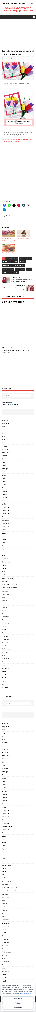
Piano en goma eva (23, 238)
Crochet (4, 497)
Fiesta (4, 539)
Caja (3, 472)
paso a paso (20, 269)
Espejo (4, 533)
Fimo (3, 543)
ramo (29, 269)
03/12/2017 (7, 58)
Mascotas (5, 591)
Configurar (18, 1007)
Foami (5, 262)
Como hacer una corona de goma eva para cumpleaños (8, 240)
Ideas (3, 571)
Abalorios (5, 420)
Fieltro (4, 536)
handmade (6, 265)
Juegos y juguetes (7, 578)
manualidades (8, 269)
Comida (4, 488)
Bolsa (3, 462)
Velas (3, 684)
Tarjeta (4, 675)
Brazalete (5, 465)
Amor (3, 427)
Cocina (4, 475)
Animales (5, 439)
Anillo (3, 436)
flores (28, 258)
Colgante (4, 481)
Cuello (4, 504)
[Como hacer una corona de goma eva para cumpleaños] (8, 233)
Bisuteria (4, 456)
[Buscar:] (18, 395)
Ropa (3, 662)
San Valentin (6, 668)
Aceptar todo (18, 998)
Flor (3, 546)
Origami (4, 626)
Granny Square (6, 562)
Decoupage (5, 520)
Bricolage (5, 468)
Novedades (5, 617)
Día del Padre (6, 526)
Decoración (5, 507)
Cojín (3, 478)
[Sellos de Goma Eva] (8, 248)
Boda (3, 459)
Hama (4, 568)
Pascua (4, 629)
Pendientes (5, 639)
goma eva (14, 262)
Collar (3, 485)
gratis (22, 262)
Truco (4, 681)
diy (21, 258)
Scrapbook (5, 671)
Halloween (5, 565)
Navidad (4, 597)
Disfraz (4, 530)
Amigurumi (5, 423)
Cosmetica (5, 491)
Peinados (5, 636)
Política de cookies (26, 994)
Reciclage (5, 652)
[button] (33, 16)
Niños (4, 610)
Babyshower (6, 452)
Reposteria (5, 658)
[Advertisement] (18, 35)
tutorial (15, 273)
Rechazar (18, 1003)
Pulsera (4, 646)
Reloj (3, 655)
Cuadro (4, 501)
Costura (4, 494)
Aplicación (5, 449)
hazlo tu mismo (19, 265)
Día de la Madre (7, 523)
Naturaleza (5, 594)
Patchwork (5, 633)
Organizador (6, 620)
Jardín (3, 575)
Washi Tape (5, 687)
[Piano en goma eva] (23, 233)
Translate (16, 404)
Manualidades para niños (9, 588)
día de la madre (12, 258)
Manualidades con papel (9, 584)
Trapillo (4, 678)
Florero (4, 555)
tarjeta (5, 273)
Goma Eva (5, 559)
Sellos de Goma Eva (8, 253)
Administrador (17, 58)
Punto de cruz (6, 649)
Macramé (5, 581)
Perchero (5, 642)
